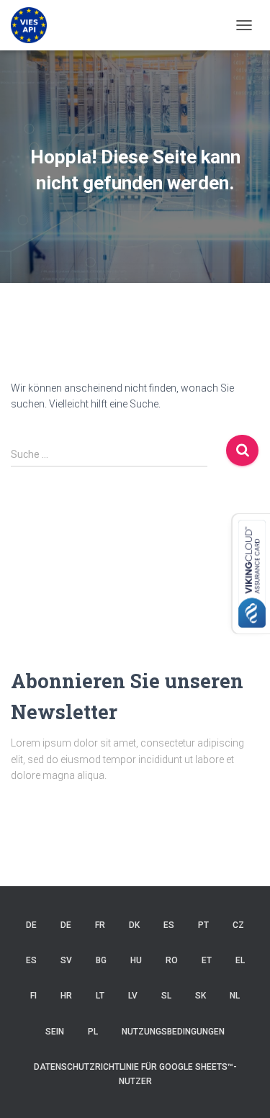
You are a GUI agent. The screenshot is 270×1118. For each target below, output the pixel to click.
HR (66, 996)
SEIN (54, 1032)
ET (207, 960)
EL (240, 960)
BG (101, 960)
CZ (238, 925)
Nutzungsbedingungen (173, 1032)
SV (66, 960)
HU (136, 960)
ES (168, 925)
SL (166, 996)
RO (172, 960)
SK (200, 996)
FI (33, 996)
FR (100, 925)
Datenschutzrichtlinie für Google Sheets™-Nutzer (135, 1074)
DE (31, 925)
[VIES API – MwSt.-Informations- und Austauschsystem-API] (34, 25)
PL (93, 1032)
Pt (203, 925)
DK (134, 925)
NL (235, 996)
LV (133, 996)
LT (100, 996)
